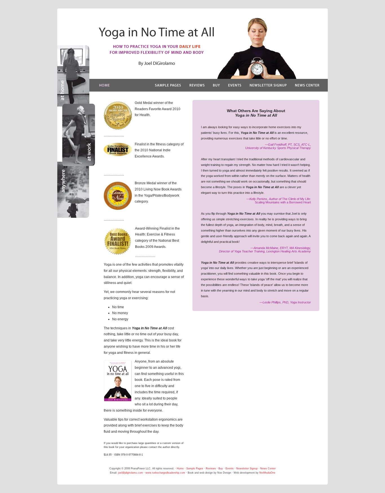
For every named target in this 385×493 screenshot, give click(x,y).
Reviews (211, 468)
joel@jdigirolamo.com (130, 472)
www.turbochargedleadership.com (165, 472)
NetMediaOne (267, 472)
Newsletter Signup (247, 468)
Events (229, 468)
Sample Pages (194, 468)
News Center (268, 468)
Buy (220, 468)
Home (180, 468)
